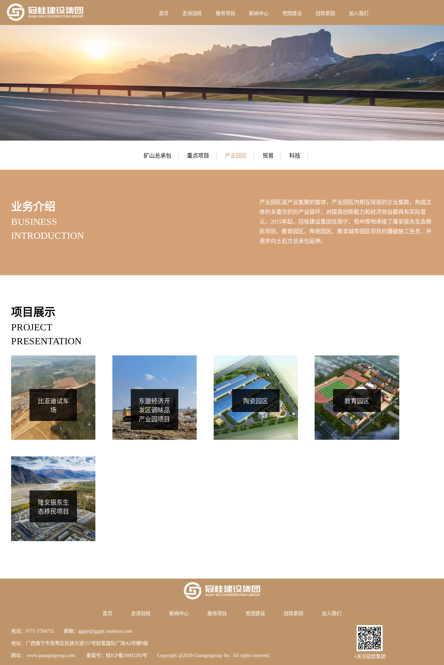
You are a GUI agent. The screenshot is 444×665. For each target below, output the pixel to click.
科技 (294, 156)
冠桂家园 (325, 13)
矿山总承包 (157, 156)
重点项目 (198, 156)
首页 (164, 13)
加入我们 (358, 13)
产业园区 (236, 156)
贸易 (268, 156)
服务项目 (225, 13)
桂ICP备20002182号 (126, 655)
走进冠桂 (192, 13)
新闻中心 (258, 13)
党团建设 (292, 13)
